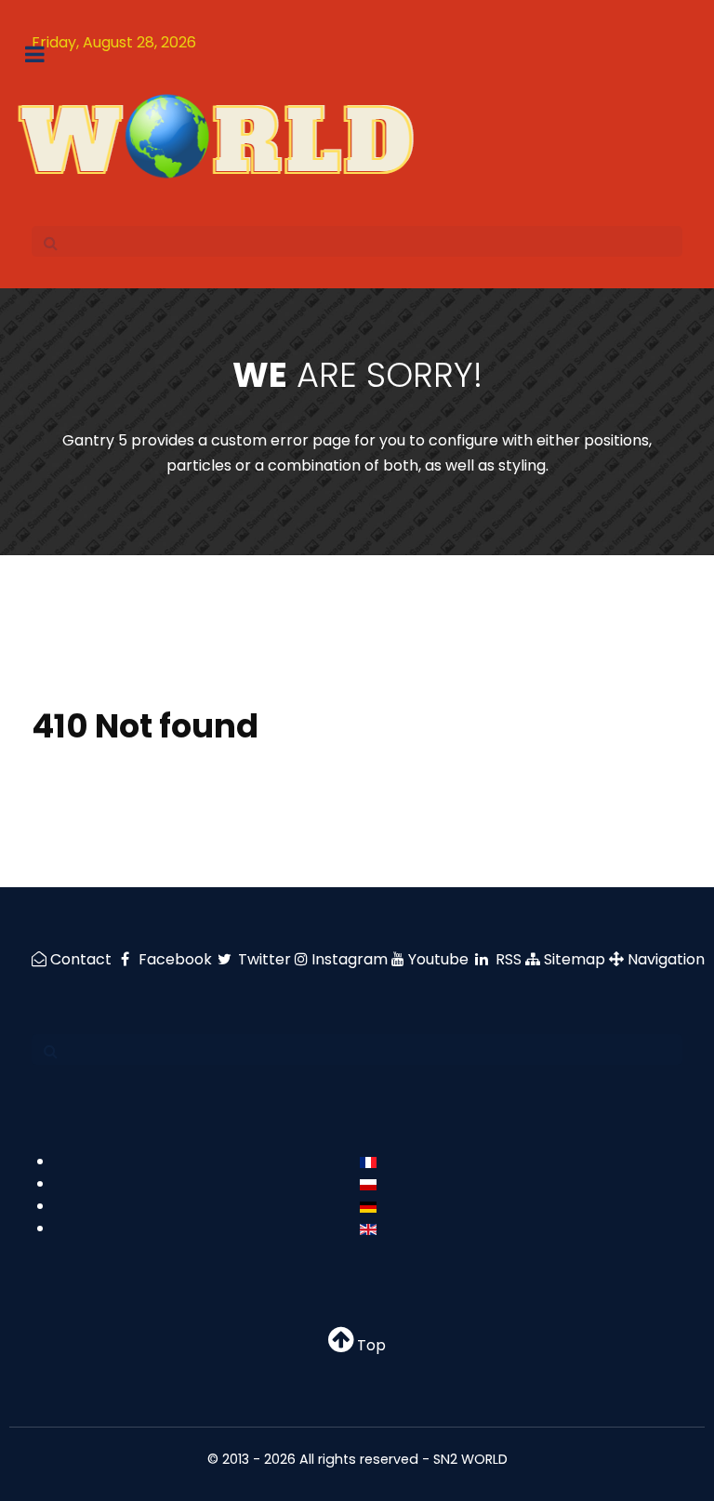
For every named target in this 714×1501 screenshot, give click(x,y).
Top (369, 1345)
